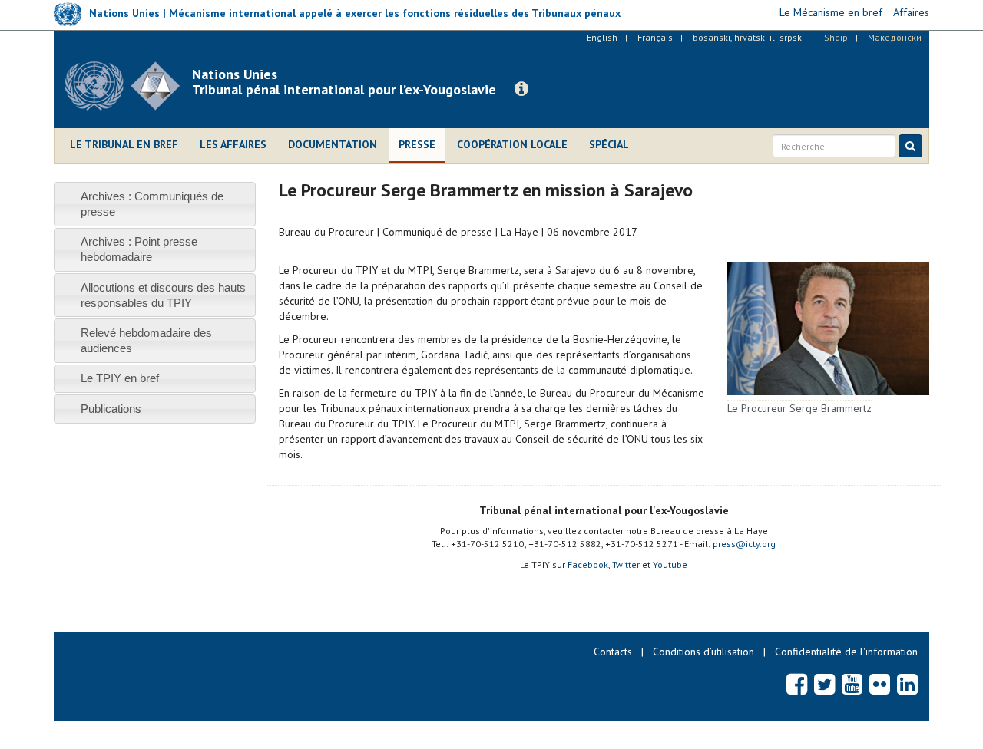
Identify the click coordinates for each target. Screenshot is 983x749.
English (602, 37)
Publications (111, 408)
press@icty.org (744, 543)
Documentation (332, 144)
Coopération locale (512, 144)
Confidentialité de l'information (846, 651)
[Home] (128, 86)
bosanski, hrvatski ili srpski (748, 37)
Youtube (670, 564)
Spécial (609, 144)
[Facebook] (796, 684)
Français (655, 37)
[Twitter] (824, 684)
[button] (521, 89)
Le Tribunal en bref (124, 144)
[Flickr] (879, 684)
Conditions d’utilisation (703, 651)
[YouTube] (852, 684)
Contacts (613, 651)
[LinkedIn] (907, 684)
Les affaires (233, 144)
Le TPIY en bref (120, 377)
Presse (417, 144)
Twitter (626, 564)
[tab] (155, 204)
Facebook (588, 564)
